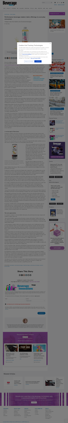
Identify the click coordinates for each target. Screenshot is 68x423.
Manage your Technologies (29, 61)
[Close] (50, 43)
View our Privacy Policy (35, 58)
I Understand (38, 61)
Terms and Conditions (27, 54)
